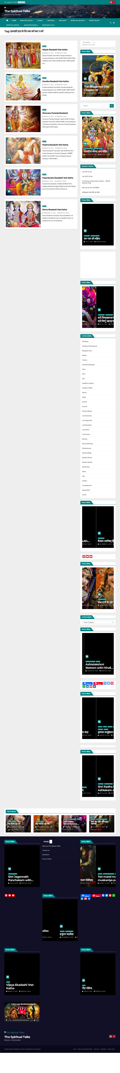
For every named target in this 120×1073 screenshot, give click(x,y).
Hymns (40, 20)
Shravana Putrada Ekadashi (55, 113)
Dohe (84, 369)
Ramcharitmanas (31, 25)
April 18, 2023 (90, 670)
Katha (44, 46)
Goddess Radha (87, 388)
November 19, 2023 (52, 937)
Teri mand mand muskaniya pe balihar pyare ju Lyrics (96, 880)
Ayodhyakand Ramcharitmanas (95, 149)
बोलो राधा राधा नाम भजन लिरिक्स (90, 187)
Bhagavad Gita (48, 25)
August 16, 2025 (89, 883)
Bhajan (84, 355)
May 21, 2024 (89, 324)
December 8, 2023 (89, 991)
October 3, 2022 (90, 93)
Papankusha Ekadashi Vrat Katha (57, 178)
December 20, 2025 (71, 827)
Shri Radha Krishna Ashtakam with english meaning (96, 790)
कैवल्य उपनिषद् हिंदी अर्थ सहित (98, 541)
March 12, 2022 (49, 53)
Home (14, 20)
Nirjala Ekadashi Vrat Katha (54, 49)
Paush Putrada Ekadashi (16, 986)
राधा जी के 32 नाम (87, 172)
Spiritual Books (12, 25)
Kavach (84, 402)
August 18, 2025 (90, 735)
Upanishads (86, 490)
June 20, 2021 (89, 154)
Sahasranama (95, 314)
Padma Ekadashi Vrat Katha (55, 145)
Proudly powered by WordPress (12, 1049)
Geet (83, 374)
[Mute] (34, 1020)
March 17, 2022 (13, 991)
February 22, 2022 (50, 213)
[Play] (7, 1020)
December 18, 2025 (99, 827)
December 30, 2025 (91, 605)
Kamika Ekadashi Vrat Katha (55, 81)
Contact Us (45, 850)
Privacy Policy (46, 859)
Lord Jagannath (87, 420)
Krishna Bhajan (87, 411)
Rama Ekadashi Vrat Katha (54, 209)
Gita (94, 83)
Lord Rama (87, 235)
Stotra (93, 235)
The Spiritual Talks (17, 11)
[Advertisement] (98, 265)
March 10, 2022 (49, 148)
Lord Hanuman (87, 416)
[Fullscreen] (37, 1020)
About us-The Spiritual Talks (51, 846)
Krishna (98, 83)
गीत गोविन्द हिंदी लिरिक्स (93, 988)
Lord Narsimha (87, 425)
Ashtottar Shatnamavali (89, 346)
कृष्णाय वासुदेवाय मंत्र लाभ (96, 732)
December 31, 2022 (91, 544)
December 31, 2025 (15, 827)
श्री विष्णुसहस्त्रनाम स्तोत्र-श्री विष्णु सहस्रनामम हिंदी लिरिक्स (96, 321)
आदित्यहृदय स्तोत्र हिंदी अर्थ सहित (91, 192)
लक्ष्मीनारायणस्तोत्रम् (93, 667)
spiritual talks (62, 53)
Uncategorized (87, 485)
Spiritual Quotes (78, 20)
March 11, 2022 (49, 84)
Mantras (51, 20)
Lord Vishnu (87, 314)
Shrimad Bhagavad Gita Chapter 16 (96, 88)
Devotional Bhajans (88, 364)
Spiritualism (94, 20)
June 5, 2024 (89, 241)
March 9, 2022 (48, 181)
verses (84, 494)
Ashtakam (85, 341)
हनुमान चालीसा (51, 934)
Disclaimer (45, 854)
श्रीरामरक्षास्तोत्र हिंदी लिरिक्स (97, 238)
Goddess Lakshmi (88, 383)
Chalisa (84, 360)
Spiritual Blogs (26, 20)
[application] (22, 1012)
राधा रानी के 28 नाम (87, 176)
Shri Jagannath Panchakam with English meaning (17, 880)
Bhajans (62, 20)
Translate (93, 44)
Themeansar (37, 1049)
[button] (110, 22)
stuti (83, 476)
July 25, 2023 (12, 883)
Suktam (84, 481)
